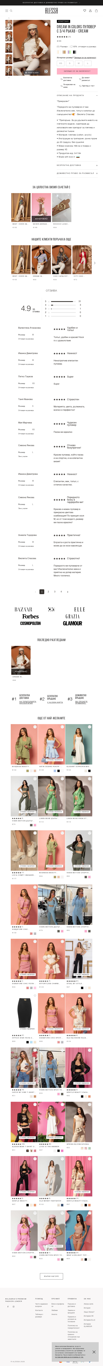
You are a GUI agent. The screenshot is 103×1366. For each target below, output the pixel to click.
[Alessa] (51, 11)
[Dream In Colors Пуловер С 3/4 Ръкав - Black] (74, 52)
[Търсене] (11, 10)
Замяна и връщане (71, 1312)
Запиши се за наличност (85, 58)
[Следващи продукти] (95, 263)
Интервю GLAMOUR (88, 1325)
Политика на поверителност (74, 1327)
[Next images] (9, 77)
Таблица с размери (39, 1316)
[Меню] (6, 11)
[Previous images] (9, 18)
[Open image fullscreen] (46, 71)
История (87, 1308)
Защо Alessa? (89, 1312)
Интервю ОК (88, 1316)
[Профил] (90, 10)
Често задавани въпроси (41, 1305)
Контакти (39, 1310)
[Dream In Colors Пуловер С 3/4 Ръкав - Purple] (69, 52)
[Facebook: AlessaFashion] (7, 1306)
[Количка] (96, 10)
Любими (55, 1310)
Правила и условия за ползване (72, 1319)
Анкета (54, 1314)
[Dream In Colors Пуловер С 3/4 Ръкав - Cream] (8, 25)
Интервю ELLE (89, 1320)
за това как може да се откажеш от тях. (69, 1357)
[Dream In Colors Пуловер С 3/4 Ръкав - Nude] (64, 52)
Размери (64, 47)
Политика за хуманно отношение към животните (74, 1335)
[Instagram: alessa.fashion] (13, 1306)
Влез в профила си (58, 1305)
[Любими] (84, 10)
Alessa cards (88, 1304)
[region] (51, 211)
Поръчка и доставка (72, 1305)
